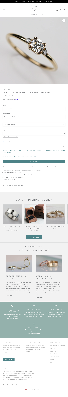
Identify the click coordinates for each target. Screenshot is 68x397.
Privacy (52, 359)
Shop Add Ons (34, 237)
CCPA (51, 362)
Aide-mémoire (7, 89)
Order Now (34, 161)
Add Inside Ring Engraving (55, 226)
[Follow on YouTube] (16, 384)
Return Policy (53, 351)
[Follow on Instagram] (8, 384)
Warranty (52, 348)
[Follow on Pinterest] (12, 384)
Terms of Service (54, 357)
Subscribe (8, 359)
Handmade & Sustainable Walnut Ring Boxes (34, 227)
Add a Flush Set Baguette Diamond (12, 227)
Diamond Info (53, 354)
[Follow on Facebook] (3, 384)
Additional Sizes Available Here (10, 137)
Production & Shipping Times (57, 345)
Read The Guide (10, 295)
